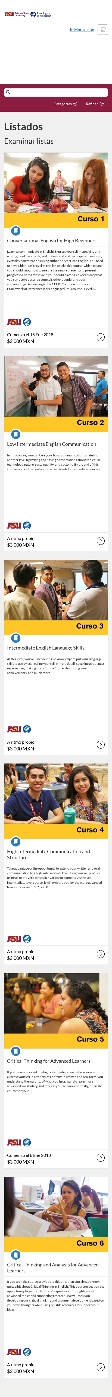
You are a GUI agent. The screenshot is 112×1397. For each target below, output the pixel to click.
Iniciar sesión (82, 29)
